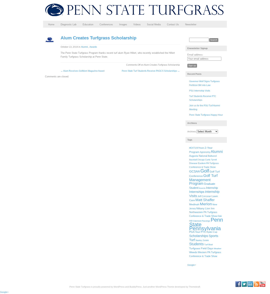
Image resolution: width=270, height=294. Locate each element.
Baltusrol (212, 156)
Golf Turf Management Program (203, 180)
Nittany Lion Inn (205, 208)
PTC (203, 232)
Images (123, 24)
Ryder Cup (211, 232)
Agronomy (205, 152)
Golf (204, 170)
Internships (196, 192)
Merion (206, 204)
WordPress (119, 287)
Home (51, 24)
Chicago (201, 160)
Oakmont (197, 221)
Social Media (154, 24)
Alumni (84, 47)
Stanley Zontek (202, 240)
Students (196, 244)
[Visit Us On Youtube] (262, 286)
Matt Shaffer (205, 200)
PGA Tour (194, 232)
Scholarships (198, 236)
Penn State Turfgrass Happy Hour (206, 115)
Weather (217, 248)
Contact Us (173, 24)
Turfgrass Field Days (201, 248)
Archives (191, 131)
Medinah (194, 204)
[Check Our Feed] (256, 286)
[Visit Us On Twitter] (244, 286)
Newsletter (190, 24)
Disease (193, 163)
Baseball (193, 160)
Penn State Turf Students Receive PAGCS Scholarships (151, 71)
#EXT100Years (196, 148)
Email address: (195, 54)
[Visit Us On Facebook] (238, 286)
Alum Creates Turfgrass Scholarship (98, 37)
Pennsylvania (205, 228)
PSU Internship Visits (199, 90)
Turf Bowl (208, 244)
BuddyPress (135, 287)
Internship (212, 187)
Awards (93, 47)
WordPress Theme (165, 287)
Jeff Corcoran (204, 196)
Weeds (193, 252)
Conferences (106, 24)
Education (88, 24)
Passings (206, 221)
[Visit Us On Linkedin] (250, 286)
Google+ (191, 265)
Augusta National (198, 156)
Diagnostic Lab (68, 24)
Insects (202, 188)
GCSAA (194, 171)
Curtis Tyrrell (211, 160)
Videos (137, 24)
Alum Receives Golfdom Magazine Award (83, 71)
